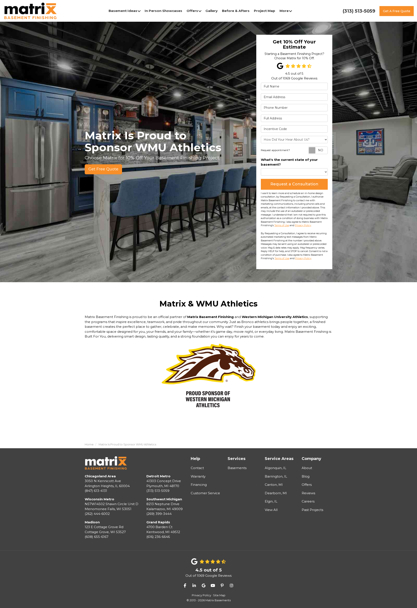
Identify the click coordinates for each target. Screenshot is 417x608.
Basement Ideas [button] (123, 11)
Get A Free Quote (396, 11)
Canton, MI (274, 485)
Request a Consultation (294, 184)
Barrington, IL (276, 476)
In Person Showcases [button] (163, 11)
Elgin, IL (271, 501)
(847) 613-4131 (107, 483)
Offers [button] (192, 11)
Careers (308, 501)
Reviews (308, 493)
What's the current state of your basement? (289, 162)
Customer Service (205, 493)
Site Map (219, 595)
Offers (307, 485)
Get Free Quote (103, 169)
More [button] (284, 11)
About (307, 468)
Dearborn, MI (276, 493)
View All (271, 510)
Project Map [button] (264, 11)
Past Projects (312, 510)
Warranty (198, 476)
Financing (199, 485)
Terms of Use (281, 225)
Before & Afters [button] (236, 11)
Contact (197, 468)
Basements (237, 468)
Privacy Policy (303, 225)
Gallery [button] (211, 11)
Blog (305, 476)
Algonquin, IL (275, 468)
